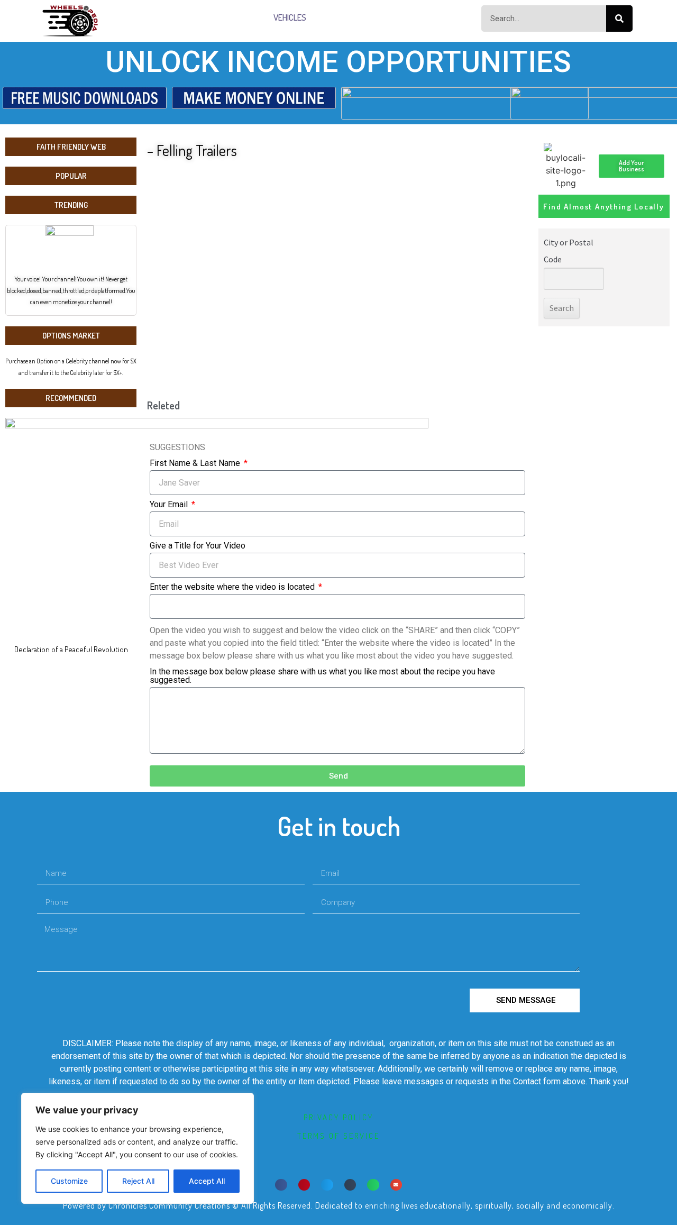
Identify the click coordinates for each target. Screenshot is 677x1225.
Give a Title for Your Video (197, 546)
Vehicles (289, 17)
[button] (281, 1185)
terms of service (338, 1136)
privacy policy (338, 1117)
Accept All (207, 1180)
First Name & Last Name (196, 463)
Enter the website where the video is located (233, 587)
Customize (69, 1180)
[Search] (619, 18)
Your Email (170, 504)
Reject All (138, 1180)
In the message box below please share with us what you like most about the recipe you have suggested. (322, 676)
